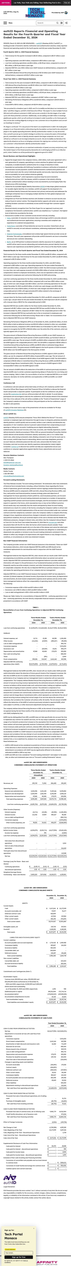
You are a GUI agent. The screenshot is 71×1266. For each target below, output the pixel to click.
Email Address (10, 1249)
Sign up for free (18, 1257)
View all (67, 3)
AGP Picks (6, 3)
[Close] (34, 1228)
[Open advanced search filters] (61, 23)
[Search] (57, 23)
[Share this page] (66, 23)
